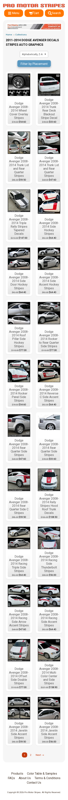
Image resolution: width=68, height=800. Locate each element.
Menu (15, 13)
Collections (21, 34)
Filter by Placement (34, 64)
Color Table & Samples (42, 773)
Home (9, 34)
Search (56, 13)
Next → (40, 754)
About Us (25, 778)
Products (17, 773)
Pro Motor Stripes (32, 792)
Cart (36, 13)
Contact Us (34, 782)
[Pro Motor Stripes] (34, 6)
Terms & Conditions (47, 778)
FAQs (11, 778)
